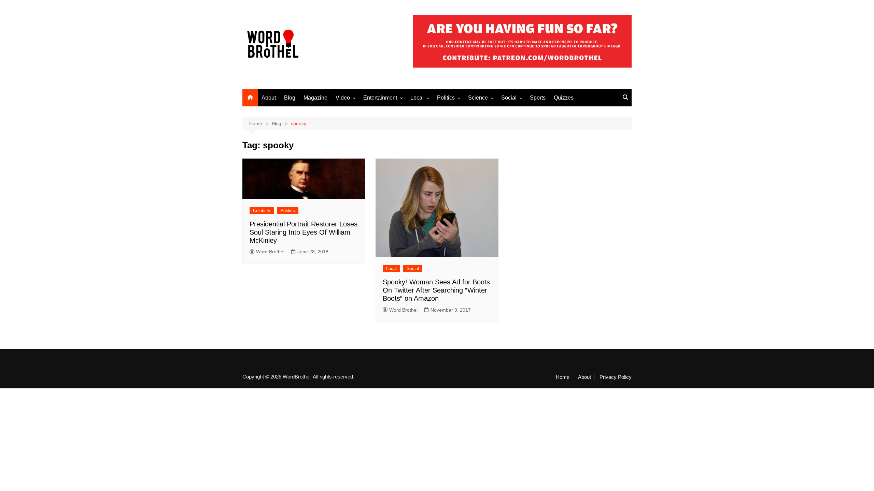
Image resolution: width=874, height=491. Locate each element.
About (269, 98)
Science (478, 98)
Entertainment (380, 98)
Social (509, 98)
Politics (446, 98)
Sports (538, 98)
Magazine (315, 98)
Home (562, 377)
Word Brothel (270, 251)
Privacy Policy (616, 377)
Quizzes (564, 98)
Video (343, 98)
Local (417, 98)
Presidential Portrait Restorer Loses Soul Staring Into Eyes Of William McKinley (303, 232)
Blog (289, 98)
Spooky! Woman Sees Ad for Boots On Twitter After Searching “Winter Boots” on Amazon (436, 290)
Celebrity (261, 210)
